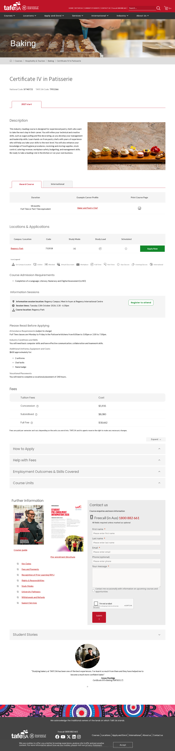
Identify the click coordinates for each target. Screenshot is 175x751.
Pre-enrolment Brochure (63, 557)
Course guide (20, 550)
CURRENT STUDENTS (91, 8)
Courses (8, 15)
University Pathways (31, 591)
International (99, 15)
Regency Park (17, 248)
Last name (97, 538)
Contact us (105, 8)
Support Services (29, 603)
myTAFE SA (79, 8)
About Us (142, 15)
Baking (51, 61)
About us (147, 735)
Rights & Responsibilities (33, 580)
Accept (123, 745)
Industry (122, 15)
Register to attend (141, 302)
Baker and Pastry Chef (87, 208)
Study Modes (27, 586)
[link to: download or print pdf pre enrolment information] (67, 528)
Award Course (26, 184)
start (26, 104)
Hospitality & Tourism (35, 61)
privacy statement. (93, 745)
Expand (154, 439)
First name (97, 529)
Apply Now (152, 248)
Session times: (23, 305)
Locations (28, 15)
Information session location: (30, 301)
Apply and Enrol (53, 15)
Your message (99, 566)
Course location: (23, 309)
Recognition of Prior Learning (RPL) (38, 575)
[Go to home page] (11, 60)
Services (76, 15)
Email (95, 547)
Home (71, 8)
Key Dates (26, 563)
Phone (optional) (101, 557)
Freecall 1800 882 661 (119, 8)
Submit (99, 617)
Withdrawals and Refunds (33, 597)
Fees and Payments (30, 569)
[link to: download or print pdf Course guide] (30, 525)
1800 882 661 (129, 518)
